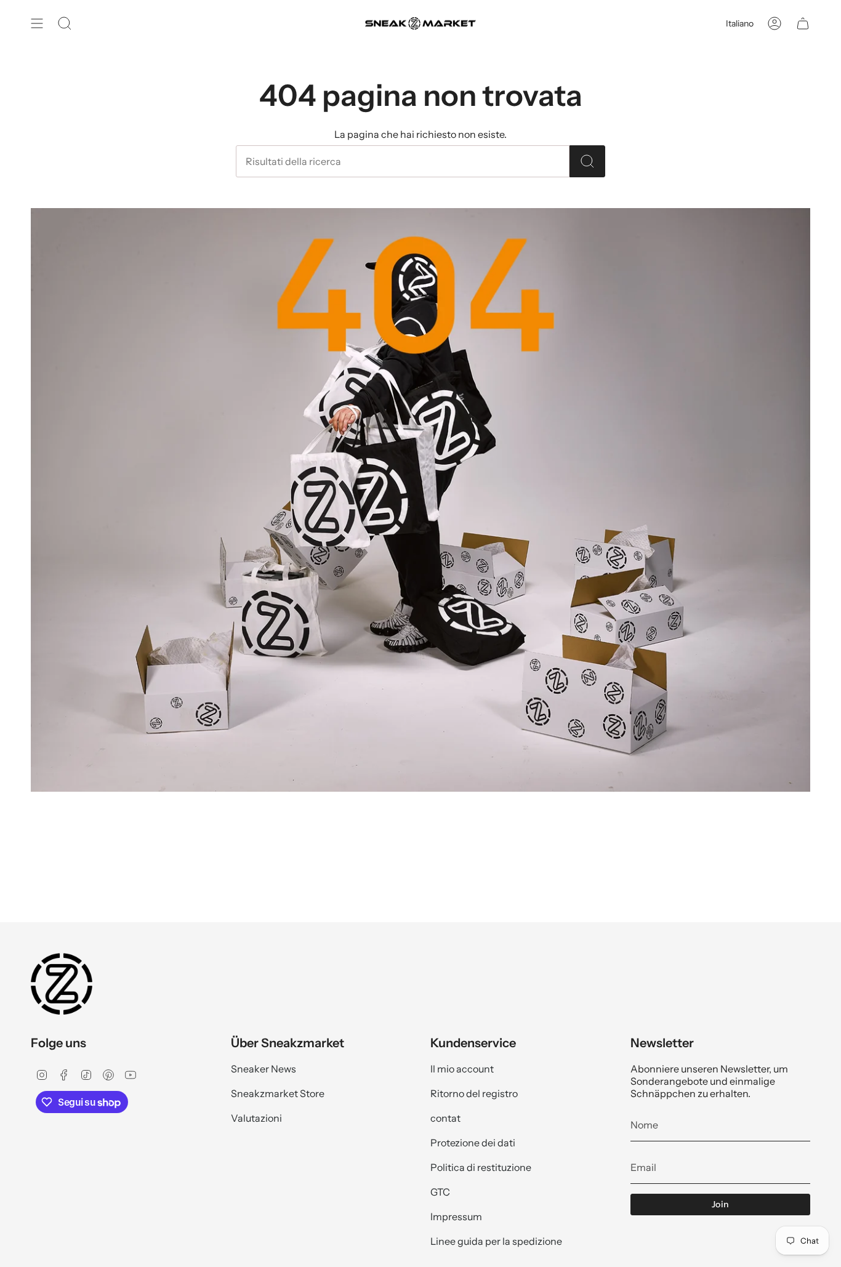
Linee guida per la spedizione (496, 1241)
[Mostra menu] (37, 23)
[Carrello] (803, 23)
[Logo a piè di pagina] (61, 984)
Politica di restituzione (480, 1167)
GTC (440, 1192)
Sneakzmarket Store (277, 1093)
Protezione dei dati (472, 1142)
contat (445, 1118)
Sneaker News (263, 1069)
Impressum (456, 1216)
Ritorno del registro (474, 1093)
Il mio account (462, 1069)
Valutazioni (256, 1118)
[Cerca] (587, 161)
